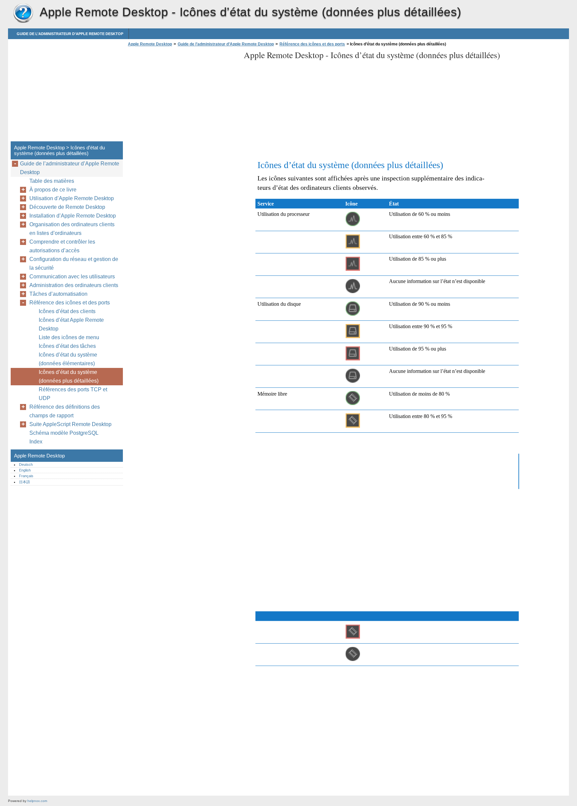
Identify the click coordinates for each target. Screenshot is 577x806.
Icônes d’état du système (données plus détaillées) (69, 376)
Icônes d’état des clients (67, 311)
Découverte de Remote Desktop (67, 207)
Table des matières (51, 181)
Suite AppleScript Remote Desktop (70, 424)
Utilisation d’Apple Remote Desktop (71, 198)
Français (26, 476)
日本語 (24, 482)
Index (35, 441)
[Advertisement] (182, 96)
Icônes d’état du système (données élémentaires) (68, 359)
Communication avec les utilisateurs (72, 276)
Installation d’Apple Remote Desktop (72, 216)
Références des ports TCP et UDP (73, 394)
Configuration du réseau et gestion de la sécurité (73, 263)
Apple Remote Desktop (23, 13)
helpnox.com (37, 801)
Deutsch (26, 464)
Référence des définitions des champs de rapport (64, 411)
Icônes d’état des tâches (67, 346)
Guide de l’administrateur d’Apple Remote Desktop (70, 34)
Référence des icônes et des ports (312, 44)
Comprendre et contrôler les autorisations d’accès (62, 246)
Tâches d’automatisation (58, 294)
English (25, 470)
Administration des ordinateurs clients (73, 285)
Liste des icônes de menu (69, 337)
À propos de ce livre (52, 189)
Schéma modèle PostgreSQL (64, 433)
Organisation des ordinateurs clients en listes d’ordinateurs (72, 229)
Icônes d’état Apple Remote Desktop (71, 324)
